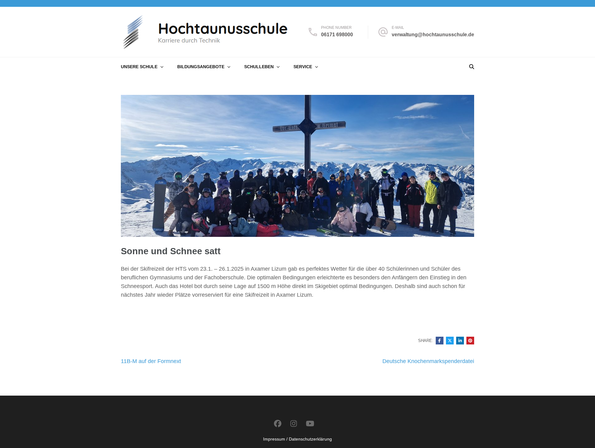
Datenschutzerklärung (310, 439)
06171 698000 (337, 34)
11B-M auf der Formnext (151, 361)
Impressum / (275, 439)
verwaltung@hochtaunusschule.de (433, 34)
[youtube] (310, 423)
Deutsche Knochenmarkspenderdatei (428, 361)
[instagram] (293, 423)
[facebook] (277, 423)
